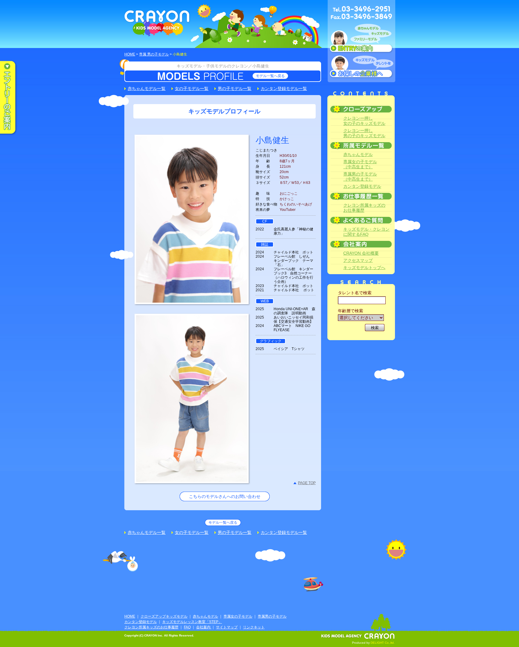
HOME (129, 54)
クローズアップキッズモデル (164, 616)
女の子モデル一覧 (191, 88)
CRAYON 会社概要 (361, 253)
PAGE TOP (307, 483)
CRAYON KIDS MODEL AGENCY (157, 23)
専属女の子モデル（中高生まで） (360, 164)
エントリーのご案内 (12, 97)
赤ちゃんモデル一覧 (146, 88)
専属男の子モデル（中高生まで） (360, 176)
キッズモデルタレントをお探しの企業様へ (361, 67)
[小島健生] (191, 299)
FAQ (187, 627)
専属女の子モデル (237, 616)
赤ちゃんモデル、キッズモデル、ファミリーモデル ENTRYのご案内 (361, 39)
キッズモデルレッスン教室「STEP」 (192, 622)
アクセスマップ (358, 260)
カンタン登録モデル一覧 (284, 88)
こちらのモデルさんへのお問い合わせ (224, 496)
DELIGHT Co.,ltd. (383, 642)
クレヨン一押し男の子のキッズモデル (364, 133)
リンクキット (254, 627)
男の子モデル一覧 (234, 88)
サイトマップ (227, 627)
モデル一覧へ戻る (270, 76)
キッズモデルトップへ (364, 267)
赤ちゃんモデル (358, 154)
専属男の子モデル (272, 616)
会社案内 (203, 627)
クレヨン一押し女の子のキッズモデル (364, 121)
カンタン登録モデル (362, 186)
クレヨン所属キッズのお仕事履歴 (364, 208)
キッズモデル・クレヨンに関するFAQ (366, 232)
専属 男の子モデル (154, 54)
